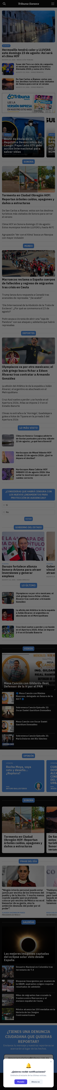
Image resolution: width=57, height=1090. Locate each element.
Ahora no (35, 1082)
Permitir (20, 1082)
